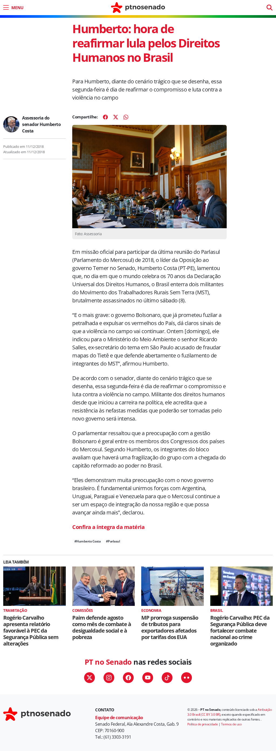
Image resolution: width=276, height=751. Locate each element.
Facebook (128, 677)
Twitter (89, 677)
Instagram (109, 677)
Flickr (186, 677)
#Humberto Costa (87, 541)
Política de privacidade (202, 724)
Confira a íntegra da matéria (108, 527)
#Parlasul (113, 541)
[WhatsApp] (125, 117)
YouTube (147, 677)
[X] (115, 117)
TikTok (167, 677)
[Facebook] (105, 117)
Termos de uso (231, 724)
